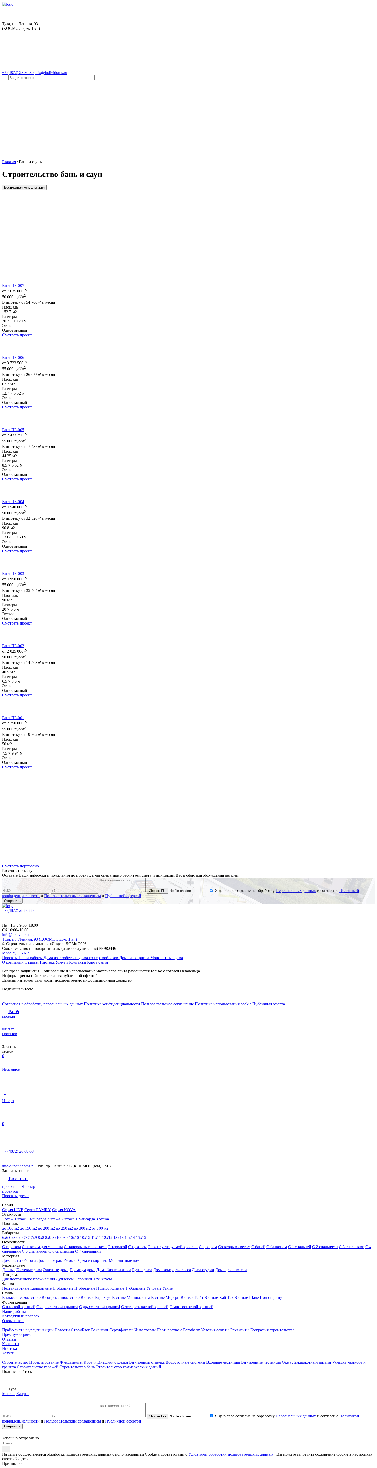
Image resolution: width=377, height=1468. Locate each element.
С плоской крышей (18, 1307)
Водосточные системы (185, 1362)
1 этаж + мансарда (30, 1219)
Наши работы (31, 957)
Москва (8, 1393)
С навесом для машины (42, 1246)
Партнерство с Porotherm (178, 1330)
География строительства (272, 1330)
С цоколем (137, 1246)
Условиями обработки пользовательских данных (230, 1454)
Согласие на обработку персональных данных (42, 1004)
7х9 (34, 1237)
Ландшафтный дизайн (311, 1362)
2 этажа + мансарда (78, 1219)
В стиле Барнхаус (96, 1297)
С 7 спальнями (88, 1251)
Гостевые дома (29, 1270)
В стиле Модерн (165, 1297)
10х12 (85, 1237)
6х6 (5, 1237)
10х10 (74, 1237)
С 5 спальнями (34, 1251)
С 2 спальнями (325, 1246)
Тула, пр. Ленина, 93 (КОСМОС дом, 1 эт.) (39, 939)
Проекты (10, 957)
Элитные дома (55, 1270)
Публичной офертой (123, 896)
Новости (62, 1330)
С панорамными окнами (85, 1246)
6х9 (19, 1237)
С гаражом (11, 1246)
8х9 (48, 1237)
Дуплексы (65, 1279)
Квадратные (41, 1288)
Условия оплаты (215, 1330)
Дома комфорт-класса (172, 1270)
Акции (48, 1330)
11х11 (96, 1237)
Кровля (90, 1362)
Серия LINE (12, 1209)
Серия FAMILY (37, 1209)
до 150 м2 (28, 1228)
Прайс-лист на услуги (21, 1330)
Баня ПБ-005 (13, 430)
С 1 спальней (299, 1246)
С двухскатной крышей (99, 1307)
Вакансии (99, 1330)
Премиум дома (82, 1270)
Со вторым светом (234, 1246)
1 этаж (7, 1219)
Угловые (153, 1288)
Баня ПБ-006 (13, 357)
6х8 (12, 1237)
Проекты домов (15, 1196)
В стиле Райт (192, 1297)
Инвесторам (145, 1330)
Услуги (62, 962)
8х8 (41, 1237)
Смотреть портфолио (21, 866)
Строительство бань (77, 1367)
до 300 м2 (82, 1228)
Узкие (167, 1288)
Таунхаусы (102, 1279)
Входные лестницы (223, 1362)
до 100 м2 (10, 1228)
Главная (9, 162)
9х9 (65, 1237)
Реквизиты (239, 1330)
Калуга (22, 1393)
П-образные (84, 1288)
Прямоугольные (110, 1288)
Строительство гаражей (37, 1367)
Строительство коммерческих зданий (128, 1367)
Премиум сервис (16, 1334)
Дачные (8, 1270)
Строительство (15, 1362)
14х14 (130, 1237)
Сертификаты (121, 1330)
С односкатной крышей (57, 1307)
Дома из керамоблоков (99, 957)
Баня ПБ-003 (13, 573)
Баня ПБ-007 (13, 285)
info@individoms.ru (51, 72)
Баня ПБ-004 (13, 501)
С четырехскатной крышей (144, 1307)
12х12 (107, 1237)
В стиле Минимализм (131, 1297)
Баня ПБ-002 (13, 646)
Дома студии (203, 1270)
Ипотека (47, 962)
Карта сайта (97, 962)
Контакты (77, 962)
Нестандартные (15, 1288)
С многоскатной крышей (191, 1307)
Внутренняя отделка (147, 1362)
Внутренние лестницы (261, 1362)
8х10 (56, 1237)
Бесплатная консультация (24, 187)
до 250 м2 (64, 1228)
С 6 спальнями (61, 1251)
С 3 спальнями (351, 1246)
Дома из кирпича (134, 957)
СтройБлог (80, 1330)
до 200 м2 (46, 1228)
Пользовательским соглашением (72, 896)
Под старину (271, 1297)
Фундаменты (71, 1362)
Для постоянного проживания (28, 1279)
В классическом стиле (21, 1297)
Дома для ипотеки (231, 1270)
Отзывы (32, 962)
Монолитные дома (166, 957)
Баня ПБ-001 (13, 718)
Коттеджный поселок (20, 1316)
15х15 (141, 1237)
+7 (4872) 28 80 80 (18, 72)
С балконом (276, 1246)
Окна (286, 1362)
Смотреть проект (17, 335)
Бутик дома (142, 1270)
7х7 (27, 1237)
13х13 (118, 1237)
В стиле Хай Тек (218, 1297)
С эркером (208, 1246)
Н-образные (63, 1288)
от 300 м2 (100, 1228)
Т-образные (135, 1288)
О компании (13, 962)
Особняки (83, 1279)
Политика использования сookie (223, 1004)
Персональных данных (296, 890)
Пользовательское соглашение (167, 1004)
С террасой (117, 1246)
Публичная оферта (268, 1004)
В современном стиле (61, 1297)
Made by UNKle (15, 953)
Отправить (12, 901)
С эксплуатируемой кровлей (173, 1246)
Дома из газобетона (61, 957)
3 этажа (102, 1219)
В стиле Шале (246, 1297)
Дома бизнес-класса (113, 1270)
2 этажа (53, 1219)
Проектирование (44, 1362)
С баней (258, 1246)
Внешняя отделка (112, 1362)
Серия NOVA (64, 1209)
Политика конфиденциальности (112, 1004)
